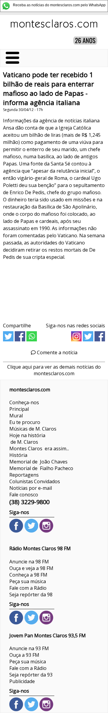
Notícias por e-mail (30, 488)
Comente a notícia (56, 352)
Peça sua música (27, 581)
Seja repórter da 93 (30, 674)
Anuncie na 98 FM (29, 561)
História (18, 455)
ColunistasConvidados (34, 481)
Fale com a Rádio (27, 588)
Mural (16, 415)
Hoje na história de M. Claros (27, 438)
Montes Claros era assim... (39, 448)
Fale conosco (23, 494)
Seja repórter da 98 (30, 594)
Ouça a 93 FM (24, 655)
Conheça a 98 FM (28, 574)
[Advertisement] (54, 289)
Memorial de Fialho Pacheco (41, 468)
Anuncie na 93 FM (29, 648)
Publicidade (22, 681)
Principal (19, 409)
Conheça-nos (24, 402)
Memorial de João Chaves (38, 461)
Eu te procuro (24, 422)
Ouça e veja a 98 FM (31, 568)
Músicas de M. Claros (32, 428)
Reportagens (24, 475)
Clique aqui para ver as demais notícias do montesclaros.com (54, 370)
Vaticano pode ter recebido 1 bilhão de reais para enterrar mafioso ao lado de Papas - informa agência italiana (48, 88)
